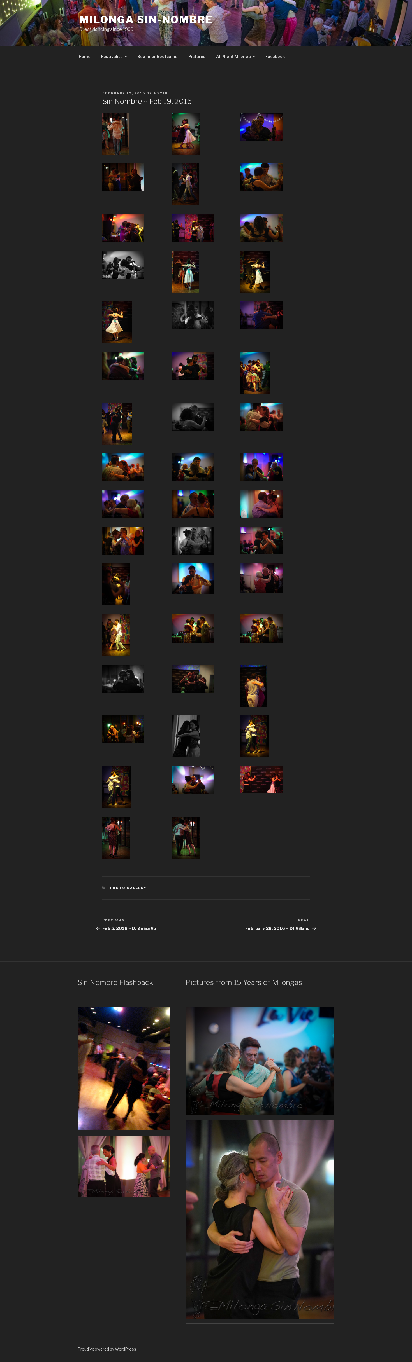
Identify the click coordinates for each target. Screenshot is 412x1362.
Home (85, 56)
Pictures (196, 56)
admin (160, 93)
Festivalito (112, 56)
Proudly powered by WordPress (107, 1349)
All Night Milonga (233, 56)
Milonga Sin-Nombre (146, 19)
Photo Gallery (128, 888)
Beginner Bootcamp (157, 56)
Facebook (275, 56)
